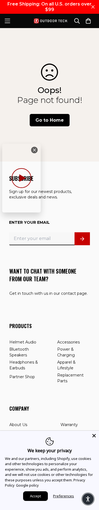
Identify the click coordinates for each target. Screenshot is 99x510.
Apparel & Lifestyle (66, 365)
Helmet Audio (22, 342)
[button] (88, 499)
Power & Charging (66, 352)
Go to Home (49, 120)
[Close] (94, 435)
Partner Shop (22, 376)
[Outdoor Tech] (49, 21)
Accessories (68, 342)
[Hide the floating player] (34, 150)
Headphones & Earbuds (23, 365)
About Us (18, 424)
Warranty (69, 424)
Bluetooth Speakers (19, 352)
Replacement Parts (70, 378)
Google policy (27, 485)
